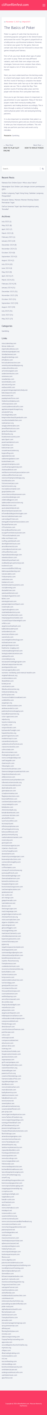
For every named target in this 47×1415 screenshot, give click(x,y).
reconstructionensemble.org (12, 969)
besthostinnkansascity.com (12, 1367)
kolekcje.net (6, 683)
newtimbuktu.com (9, 382)
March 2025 (6, 233)
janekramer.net (7, 892)
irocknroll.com (7, 565)
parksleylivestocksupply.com (12, 711)
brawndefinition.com (9, 799)
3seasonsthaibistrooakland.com (14, 697)
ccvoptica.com (7, 1191)
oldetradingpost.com (10, 500)
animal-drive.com (8, 1046)
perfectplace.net (8, 694)
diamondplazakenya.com (11, 1271)
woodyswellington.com (11, 1246)
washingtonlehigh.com (10, 1194)
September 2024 (8, 256)
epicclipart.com (7, 439)
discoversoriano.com (9, 752)
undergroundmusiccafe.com (12, 1372)
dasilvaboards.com (9, 788)
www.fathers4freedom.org (12, 1117)
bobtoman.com (7, 447)
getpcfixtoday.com (9, 431)
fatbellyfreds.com (9, 1249)
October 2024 (7, 252)
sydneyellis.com (8, 656)
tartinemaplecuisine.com (11, 889)
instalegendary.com (9, 415)
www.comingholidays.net (11, 757)
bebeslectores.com (9, 505)
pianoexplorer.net (8, 1229)
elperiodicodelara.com (10, 349)
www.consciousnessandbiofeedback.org (17, 1221)
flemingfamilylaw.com (10, 1331)
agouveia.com (7, 1342)
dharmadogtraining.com (11, 1353)
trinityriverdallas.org (9, 692)
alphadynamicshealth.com (12, 1309)
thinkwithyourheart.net (10, 560)
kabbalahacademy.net (10, 629)
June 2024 (6, 268)
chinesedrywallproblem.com (12, 955)
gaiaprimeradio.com (9, 900)
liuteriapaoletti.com (9, 950)
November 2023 (8, 295)
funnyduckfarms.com (10, 1317)
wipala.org (6, 719)
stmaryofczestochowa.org (12, 870)
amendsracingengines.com (11, 1136)
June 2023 (6, 315)
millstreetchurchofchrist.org (12, 1301)
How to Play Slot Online (11, 148)
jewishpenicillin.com (9, 667)
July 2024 (5, 264)
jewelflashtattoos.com (10, 428)
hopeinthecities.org (9, 733)
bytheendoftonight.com (11, 730)
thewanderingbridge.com (11, 875)
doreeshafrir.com (8, 854)
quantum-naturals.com (10, 1279)
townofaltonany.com (10, 941)
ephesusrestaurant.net (10, 1243)
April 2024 (6, 276)
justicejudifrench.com (10, 873)
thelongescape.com (9, 908)
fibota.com (6, 1257)
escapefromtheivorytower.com (13, 532)
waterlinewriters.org (9, 1068)
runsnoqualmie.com (9, 1155)
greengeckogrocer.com (10, 645)
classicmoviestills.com (10, 747)
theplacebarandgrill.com (11, 1004)
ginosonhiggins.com (9, 928)
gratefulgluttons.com (10, 736)
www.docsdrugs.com (9, 1158)
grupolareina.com (8, 491)
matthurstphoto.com (10, 1290)
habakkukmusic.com (9, 1098)
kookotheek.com (8, 461)
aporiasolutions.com (9, 1057)
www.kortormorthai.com (11, 1139)
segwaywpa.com (8, 1059)
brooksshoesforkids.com (11, 1051)
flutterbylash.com (8, 1312)
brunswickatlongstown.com (12, 886)
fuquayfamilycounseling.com (13, 1339)
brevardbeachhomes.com (11, 530)
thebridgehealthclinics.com (12, 1065)
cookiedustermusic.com (11, 966)
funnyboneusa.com (9, 963)
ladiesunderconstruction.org (12, 502)
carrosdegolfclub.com (10, 519)
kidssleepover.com (9, 393)
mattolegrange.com (9, 911)
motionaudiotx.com (9, 1356)
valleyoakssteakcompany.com (13, 1018)
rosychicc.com (7, 725)
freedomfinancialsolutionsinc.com (15, 1131)
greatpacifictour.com (9, 985)
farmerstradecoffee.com (11, 1079)
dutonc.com (6, 906)
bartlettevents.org (9, 486)
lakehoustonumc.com (10, 1095)
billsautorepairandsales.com (12, 1276)
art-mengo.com (7, 897)
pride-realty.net (7, 1306)
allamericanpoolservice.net (12, 664)
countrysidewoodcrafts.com (12, 406)
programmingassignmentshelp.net (15, 390)
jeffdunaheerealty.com (10, 1125)
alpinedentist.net (8, 456)
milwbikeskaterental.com (11, 936)
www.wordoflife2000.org (11, 568)
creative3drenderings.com (11, 1076)
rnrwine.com (6, 1334)
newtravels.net (7, 395)
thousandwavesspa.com (11, 991)
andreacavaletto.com (10, 708)
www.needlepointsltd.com (12, 1166)
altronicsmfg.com (8, 384)
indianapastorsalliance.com (12, 1015)
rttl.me (4, 1358)
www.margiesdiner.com (10, 1161)
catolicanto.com (8, 686)
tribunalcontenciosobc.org (12, 782)
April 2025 (6, 229)
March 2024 (6, 280)
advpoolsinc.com (8, 1010)
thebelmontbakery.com (10, 401)
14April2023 (26, 22)
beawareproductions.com (11, 859)
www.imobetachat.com (11, 1087)
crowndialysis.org (8, 659)
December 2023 (8, 291)
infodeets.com (7, 360)
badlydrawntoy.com (9, 1092)
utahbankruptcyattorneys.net (13, 563)
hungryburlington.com (10, 884)
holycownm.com (8, 977)
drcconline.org (7, 1002)
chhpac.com (6, 1350)
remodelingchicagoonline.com (13, 1180)
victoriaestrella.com (9, 988)
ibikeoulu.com (7, 864)
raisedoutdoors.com (9, 557)
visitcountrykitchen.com (11, 919)
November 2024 (8, 249)
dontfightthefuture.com (11, 543)
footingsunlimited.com (10, 1153)
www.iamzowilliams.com (11, 1224)
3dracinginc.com (8, 766)
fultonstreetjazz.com (10, 483)
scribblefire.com (8, 700)
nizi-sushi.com (7, 895)
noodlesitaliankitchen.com (12, 420)
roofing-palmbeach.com (11, 541)
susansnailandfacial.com (11, 1109)
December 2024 (8, 245)
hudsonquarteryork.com (11, 1254)
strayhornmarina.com (10, 793)
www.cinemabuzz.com (10, 1207)
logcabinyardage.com (10, 1081)
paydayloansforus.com (10, 398)
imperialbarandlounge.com (12, 554)
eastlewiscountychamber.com (13, 779)
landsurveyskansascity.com (12, 1147)
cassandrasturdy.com (10, 741)
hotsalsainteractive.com (11, 362)
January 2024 (7, 287)
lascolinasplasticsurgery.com (13, 1172)
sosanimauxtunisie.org (10, 450)
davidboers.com (8, 1084)
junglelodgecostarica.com (11, 914)
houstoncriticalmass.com (11, 768)
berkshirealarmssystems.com (13, 585)
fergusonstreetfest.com (11, 1284)
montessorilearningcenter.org (13, 1282)
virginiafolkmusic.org (9, 675)
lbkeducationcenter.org (10, 689)
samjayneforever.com (10, 1287)
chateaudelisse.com (9, 469)
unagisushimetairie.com (10, 425)
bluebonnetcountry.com (11, 436)
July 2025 (5, 221)
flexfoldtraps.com (9, 1133)
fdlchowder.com (8, 1164)
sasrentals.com (7, 637)
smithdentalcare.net (9, 1369)
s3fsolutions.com (8, 527)
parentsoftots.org (9, 1073)
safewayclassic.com (9, 404)
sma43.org (6, 1177)
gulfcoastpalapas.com (10, 1062)
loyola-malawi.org (9, 722)
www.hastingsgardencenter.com (14, 1227)
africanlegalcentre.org (10, 829)
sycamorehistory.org (9, 1216)
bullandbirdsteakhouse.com (12, 1169)
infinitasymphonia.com (10, 826)
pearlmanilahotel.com (10, 442)
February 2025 (7, 237)
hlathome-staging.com (10, 648)
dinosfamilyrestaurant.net (12, 511)
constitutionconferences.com (13, 1029)
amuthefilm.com (8, 818)
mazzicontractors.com (10, 1238)
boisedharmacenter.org (10, 714)
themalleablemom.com (11, 878)
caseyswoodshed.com (10, 1021)
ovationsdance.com (9, 678)
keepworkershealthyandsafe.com (14, 417)
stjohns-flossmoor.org (10, 961)
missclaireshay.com (9, 343)
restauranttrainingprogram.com (14, 661)
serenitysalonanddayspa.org (12, 365)
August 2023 (7, 307)
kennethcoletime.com (10, 881)
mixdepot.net (7, 1210)
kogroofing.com (8, 453)
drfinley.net (6, 1328)
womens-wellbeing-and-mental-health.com (18, 672)
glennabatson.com (9, 790)
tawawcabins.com (8, 574)
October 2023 (7, 299)
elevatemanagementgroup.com (14, 1323)
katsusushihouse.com (10, 832)
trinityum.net (7, 1235)
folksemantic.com (9, 576)
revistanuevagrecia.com (11, 845)
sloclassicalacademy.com (11, 785)
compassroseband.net (10, 1040)
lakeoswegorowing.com (11, 1336)
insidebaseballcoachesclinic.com (14, 1295)
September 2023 (8, 303)
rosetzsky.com (7, 840)
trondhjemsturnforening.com (13, 1268)
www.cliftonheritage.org (11, 1175)
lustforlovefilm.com (9, 821)
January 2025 (7, 241)
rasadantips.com (8, 379)
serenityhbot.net (8, 1103)
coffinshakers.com (9, 867)
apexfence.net (7, 1378)
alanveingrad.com (8, 925)
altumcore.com (7, 1043)
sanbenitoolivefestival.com (12, 744)
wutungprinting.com (9, 930)
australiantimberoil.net (10, 508)
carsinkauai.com (8, 1298)
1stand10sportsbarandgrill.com (14, 620)
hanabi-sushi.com (8, 1199)
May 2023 (5, 318)
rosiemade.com (7, 607)
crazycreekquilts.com (10, 804)
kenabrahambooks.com (10, 812)
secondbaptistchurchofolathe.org (14, 1345)
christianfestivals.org (10, 917)
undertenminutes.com (10, 373)
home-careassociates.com (12, 705)
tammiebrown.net (8, 903)
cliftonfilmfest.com (15, 4)
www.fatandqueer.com (10, 1142)
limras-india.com (8, 346)
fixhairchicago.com (9, 1024)
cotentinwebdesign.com (11, 497)
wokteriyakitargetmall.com (12, 650)
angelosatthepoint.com (11, 1013)
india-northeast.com (9, 538)
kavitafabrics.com (8, 972)
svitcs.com (6, 1035)
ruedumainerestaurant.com (12, 837)
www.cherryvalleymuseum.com (13, 494)
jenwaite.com (7, 1320)
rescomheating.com (9, 1361)
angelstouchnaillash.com (11, 626)
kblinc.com (6, 598)
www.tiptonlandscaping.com (12, 1186)
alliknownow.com (8, 777)
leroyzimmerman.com (10, 1325)
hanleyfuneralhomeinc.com (12, 615)
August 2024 (7, 260)
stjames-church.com (9, 848)
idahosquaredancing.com (11, 571)
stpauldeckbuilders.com (11, 1150)
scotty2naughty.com (9, 851)
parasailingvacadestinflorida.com (14, 1304)
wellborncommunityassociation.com (15, 472)
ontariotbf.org (7, 412)
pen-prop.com (7, 1111)
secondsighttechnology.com (12, 640)
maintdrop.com (7, 445)
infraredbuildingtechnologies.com (14, 513)
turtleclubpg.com (8, 982)
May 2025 (5, 225)
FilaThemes (23, 1406)
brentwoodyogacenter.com (12, 1183)
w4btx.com (6, 623)
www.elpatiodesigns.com (11, 1251)
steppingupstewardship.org (12, 1188)
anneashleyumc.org (9, 1144)
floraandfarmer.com (9, 524)
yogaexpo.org (7, 703)
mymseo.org (6, 1347)
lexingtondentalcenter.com (12, 653)
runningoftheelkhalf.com (11, 1122)
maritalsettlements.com (11, 933)
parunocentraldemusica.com (12, 1262)
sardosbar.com (7, 579)
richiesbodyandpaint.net (11, 351)
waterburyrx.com (8, 1007)
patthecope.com (8, 1032)
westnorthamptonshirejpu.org (13, 478)
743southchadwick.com (11, 535)
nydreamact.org (8, 423)
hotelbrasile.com (8, 480)
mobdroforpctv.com (9, 738)
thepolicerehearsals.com (11, 774)
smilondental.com (9, 631)
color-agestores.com (10, 716)
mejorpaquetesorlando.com (12, 618)
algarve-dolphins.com (10, 922)
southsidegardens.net (10, 1232)
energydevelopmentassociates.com (15, 522)
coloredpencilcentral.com (11, 549)
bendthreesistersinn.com (11, 958)
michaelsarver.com (9, 642)
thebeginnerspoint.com (10, 755)
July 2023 (5, 311)
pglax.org (5, 944)
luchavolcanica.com (9, 974)
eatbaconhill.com (8, 387)
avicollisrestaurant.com (11, 999)
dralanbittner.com (8, 590)
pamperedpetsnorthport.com (13, 604)
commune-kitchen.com (10, 815)
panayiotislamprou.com (11, 464)
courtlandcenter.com (10, 993)
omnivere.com (7, 376)
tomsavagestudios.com (11, 670)
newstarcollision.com (10, 634)
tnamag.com (6, 1048)
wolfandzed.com (8, 1202)
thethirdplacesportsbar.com (12, 1240)
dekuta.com (6, 1205)
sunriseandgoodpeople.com (12, 952)
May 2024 (5, 272)
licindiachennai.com (9, 354)
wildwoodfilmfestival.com (12, 475)
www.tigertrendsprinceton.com (13, 1114)
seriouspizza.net (8, 1037)
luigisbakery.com (8, 1196)
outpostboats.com (9, 727)
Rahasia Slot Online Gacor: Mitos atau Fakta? (19, 182)
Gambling (15, 135)
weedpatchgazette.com (11, 596)
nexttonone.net (8, 1100)
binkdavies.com (7, 807)
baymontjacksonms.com (11, 939)
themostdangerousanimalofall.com (15, 771)
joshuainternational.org (11, 1106)
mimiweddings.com (9, 1364)
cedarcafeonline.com (10, 368)
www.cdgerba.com (9, 1260)
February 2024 (7, 283)
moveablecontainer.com (11, 489)
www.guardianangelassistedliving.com (16, 1265)
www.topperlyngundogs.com (13, 1120)
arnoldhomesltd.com (10, 546)
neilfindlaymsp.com (9, 996)
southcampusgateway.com (12, 467)
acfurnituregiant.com (10, 371)
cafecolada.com (8, 749)
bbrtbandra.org (7, 434)
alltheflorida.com (8, 1293)
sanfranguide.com (8, 760)
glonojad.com (7, 843)
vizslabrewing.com (9, 587)
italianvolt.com (7, 582)
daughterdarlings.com (10, 357)
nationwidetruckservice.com (12, 980)
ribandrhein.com (8, 681)
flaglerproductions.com (10, 796)
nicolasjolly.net (7, 823)
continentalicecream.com (11, 801)
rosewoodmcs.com (9, 1213)
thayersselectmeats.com (11, 1054)
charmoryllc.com (8, 763)
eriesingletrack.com (9, 601)
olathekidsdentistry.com (11, 612)
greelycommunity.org (10, 834)
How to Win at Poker (34, 146)
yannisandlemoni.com (10, 593)
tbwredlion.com (8, 1273)
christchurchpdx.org (9, 810)
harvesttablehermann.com (12, 516)
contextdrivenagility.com (11, 862)
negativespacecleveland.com (13, 947)
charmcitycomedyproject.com (13, 856)
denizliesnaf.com (8, 1026)
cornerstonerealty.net (10, 1218)
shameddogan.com (9, 1070)
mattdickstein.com (9, 1089)
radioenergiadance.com (10, 458)
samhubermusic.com (9, 1375)
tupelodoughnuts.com (10, 609)
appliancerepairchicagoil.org (12, 409)
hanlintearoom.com (9, 1314)
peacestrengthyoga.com (11, 1128)
